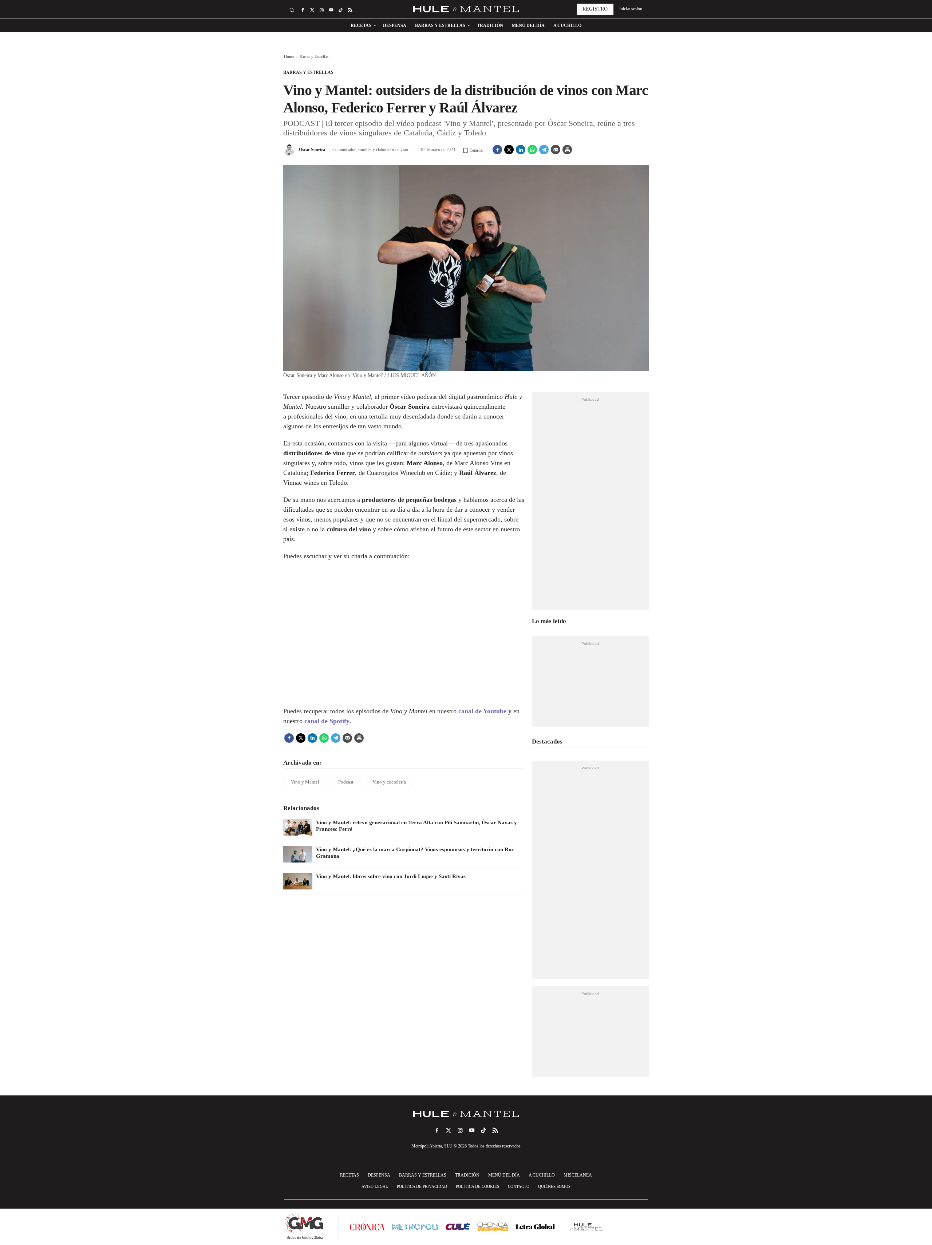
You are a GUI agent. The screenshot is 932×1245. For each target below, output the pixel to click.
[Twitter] (509, 149)
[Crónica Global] (367, 1226)
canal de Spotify (327, 721)
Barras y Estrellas (440, 25)
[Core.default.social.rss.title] (350, 10)
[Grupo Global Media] (304, 1227)
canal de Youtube (482, 711)
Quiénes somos (554, 1186)
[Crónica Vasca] (492, 1226)
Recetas (361, 25)
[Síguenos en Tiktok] (340, 10)
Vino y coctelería (389, 782)
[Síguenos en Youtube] (331, 10)
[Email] (555, 149)
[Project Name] (466, 1114)
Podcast (346, 782)
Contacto (518, 1186)
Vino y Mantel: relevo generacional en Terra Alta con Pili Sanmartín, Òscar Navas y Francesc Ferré (416, 826)
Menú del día (528, 25)
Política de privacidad (422, 1186)
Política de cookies (477, 1186)
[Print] (567, 149)
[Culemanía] (458, 1226)
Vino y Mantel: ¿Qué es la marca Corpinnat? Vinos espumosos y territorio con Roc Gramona (415, 852)
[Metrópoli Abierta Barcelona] (415, 1227)
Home (289, 56)
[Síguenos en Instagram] (321, 10)
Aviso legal (375, 1186)
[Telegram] (544, 149)
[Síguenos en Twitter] (312, 10)
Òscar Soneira (312, 149)
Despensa (394, 25)
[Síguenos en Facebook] (302, 10)
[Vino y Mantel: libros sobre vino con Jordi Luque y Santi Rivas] (297, 881)
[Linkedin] (520, 149)
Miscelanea (578, 1175)
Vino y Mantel (305, 782)
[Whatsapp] (532, 149)
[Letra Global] (535, 1226)
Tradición (490, 25)
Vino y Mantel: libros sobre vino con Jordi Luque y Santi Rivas (391, 876)
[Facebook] (497, 149)
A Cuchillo (567, 25)
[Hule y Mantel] (587, 1227)
